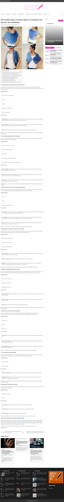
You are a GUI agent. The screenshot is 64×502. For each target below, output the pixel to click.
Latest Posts (49, 47)
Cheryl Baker (49, 43)
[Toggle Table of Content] (20, 71)
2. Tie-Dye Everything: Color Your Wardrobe (10, 73)
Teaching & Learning (37, 14)
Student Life (28, 14)
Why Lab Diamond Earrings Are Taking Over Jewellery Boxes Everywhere (36, 452)
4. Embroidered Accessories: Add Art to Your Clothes (11, 75)
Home (3, 14)
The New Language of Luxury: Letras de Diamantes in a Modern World (8, 452)
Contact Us (45, 14)
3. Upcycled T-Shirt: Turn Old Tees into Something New (11, 74)
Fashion (5, 427)
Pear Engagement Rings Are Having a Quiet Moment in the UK (22, 443)
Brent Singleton (15, 24)
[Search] (62, 14)
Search (46, 19)
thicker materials (25, 415)
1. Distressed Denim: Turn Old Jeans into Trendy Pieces (11, 72)
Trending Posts (58, 47)
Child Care (14, 14)
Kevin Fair (3, 454)
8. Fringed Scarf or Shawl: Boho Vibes (9, 80)
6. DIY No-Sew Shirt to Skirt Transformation (10, 78)
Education (7, 14)
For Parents (20, 14)
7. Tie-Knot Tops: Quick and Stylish (8, 79)
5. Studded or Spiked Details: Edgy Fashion (9, 77)
